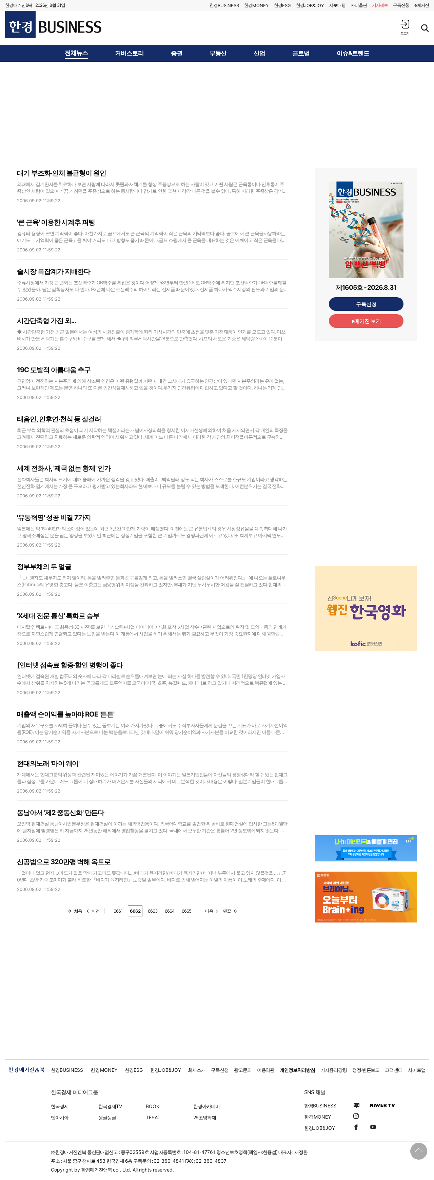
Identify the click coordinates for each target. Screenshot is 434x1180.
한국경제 (59, 1106)
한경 (224, 5)
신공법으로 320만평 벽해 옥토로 (64, 862)
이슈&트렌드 (353, 53)
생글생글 (107, 1117)
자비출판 (359, 5)
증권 (176, 53)
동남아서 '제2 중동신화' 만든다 (60, 812)
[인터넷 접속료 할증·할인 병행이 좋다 (70, 665)
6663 (152, 911)
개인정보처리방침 (297, 1070)
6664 (169, 911)
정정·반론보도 (366, 1070)
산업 (259, 53)
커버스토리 (129, 53)
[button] (405, 27)
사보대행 (337, 5)
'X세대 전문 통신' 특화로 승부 (58, 616)
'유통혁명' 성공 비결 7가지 (54, 517)
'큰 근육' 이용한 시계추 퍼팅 (56, 222)
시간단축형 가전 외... (46, 321)
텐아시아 (59, 1117)
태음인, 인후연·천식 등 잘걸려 (59, 419)
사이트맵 (417, 1070)
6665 (186, 911)
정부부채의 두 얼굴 (44, 567)
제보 (380, 5)
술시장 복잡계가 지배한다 (53, 271)
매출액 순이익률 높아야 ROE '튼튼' (65, 714)
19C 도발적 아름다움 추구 (54, 370)
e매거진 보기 (366, 321)
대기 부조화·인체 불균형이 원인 (61, 173)
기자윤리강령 (333, 1070)
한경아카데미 (206, 1106)
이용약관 (266, 1070)
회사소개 (196, 1070)
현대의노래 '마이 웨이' (48, 763)
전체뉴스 (76, 53)
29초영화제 (204, 1117)
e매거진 (421, 5)
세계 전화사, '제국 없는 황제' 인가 (64, 468)
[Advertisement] (217, 114)
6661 (118, 911)
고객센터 (393, 1070)
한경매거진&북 (18, 5)
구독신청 (401, 5)
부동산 (218, 53)
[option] (366, 608)
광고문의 (243, 1070)
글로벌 (301, 53)
